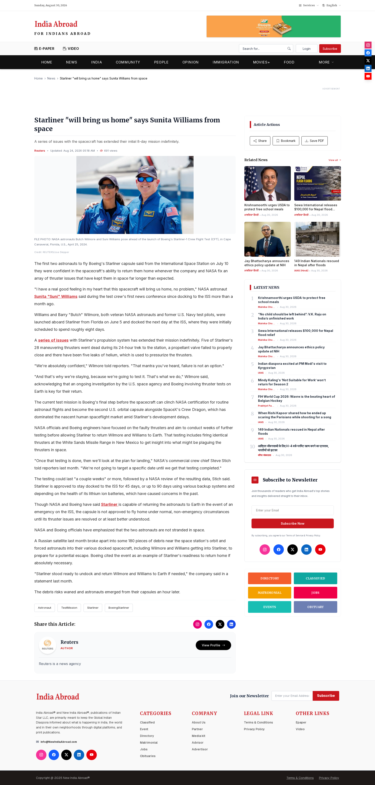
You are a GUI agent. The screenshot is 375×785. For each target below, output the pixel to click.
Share (262, 141)
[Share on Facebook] (208, 624)
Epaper (301, 722)
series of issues (53, 340)
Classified (315, 578)
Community (128, 62)
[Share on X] (220, 624)
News (71, 62)
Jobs (315, 593)
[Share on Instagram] (197, 624)
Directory (269, 578)
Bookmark (288, 141)
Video (300, 729)
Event (144, 729)
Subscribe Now (292, 523)
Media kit (198, 736)
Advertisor (200, 749)
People (161, 62)
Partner (197, 729)
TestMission (69, 607)
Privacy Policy (254, 729)
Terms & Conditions (258, 722)
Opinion (191, 62)
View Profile (211, 645)
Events (269, 607)
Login (307, 48)
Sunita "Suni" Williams (55, 296)
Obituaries (148, 756)
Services (309, 5)
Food (289, 62)
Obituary (315, 607)
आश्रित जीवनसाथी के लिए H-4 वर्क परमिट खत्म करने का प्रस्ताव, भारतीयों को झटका (293, 448)
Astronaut (44, 607)
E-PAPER (46, 48)
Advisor (198, 742)
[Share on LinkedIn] (231, 624)
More (324, 62)
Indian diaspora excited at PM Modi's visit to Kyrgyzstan (292, 366)
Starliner (109, 504)
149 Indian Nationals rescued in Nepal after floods (291, 431)
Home (46, 62)
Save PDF (317, 141)
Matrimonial (269, 593)
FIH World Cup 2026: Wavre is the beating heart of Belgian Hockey (296, 398)
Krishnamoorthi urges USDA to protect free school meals (291, 300)
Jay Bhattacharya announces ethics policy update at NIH (291, 349)
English (332, 5)
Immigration (226, 62)
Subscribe (330, 48)
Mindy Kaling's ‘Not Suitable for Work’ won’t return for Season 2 (292, 382)
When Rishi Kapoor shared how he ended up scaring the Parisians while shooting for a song (294, 415)
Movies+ (261, 62)
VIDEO (73, 48)
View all (333, 160)
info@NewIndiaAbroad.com (59, 742)
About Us (199, 722)
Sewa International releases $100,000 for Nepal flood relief (295, 333)
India (96, 62)
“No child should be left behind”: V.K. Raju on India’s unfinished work (292, 316)
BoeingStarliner (119, 607)
